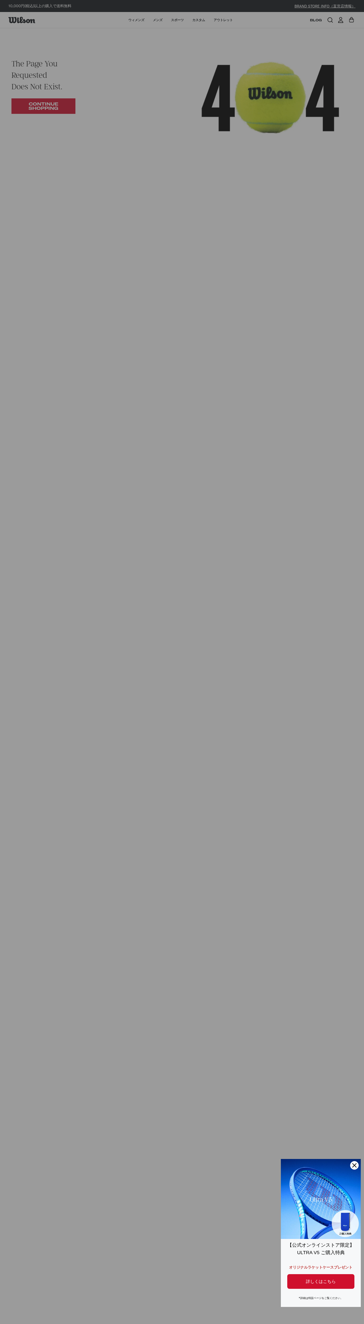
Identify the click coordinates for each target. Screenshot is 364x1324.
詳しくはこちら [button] (321, 1281)
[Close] (354, 1165)
